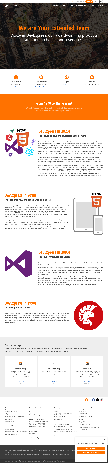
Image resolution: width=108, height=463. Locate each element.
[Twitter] (97, 399)
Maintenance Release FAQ (12, 434)
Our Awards (8, 415)
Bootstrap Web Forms (60, 418)
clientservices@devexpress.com (16, 86)
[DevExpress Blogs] (86, 399)
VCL (30, 413)
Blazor (56, 411)
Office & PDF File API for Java (37, 426)
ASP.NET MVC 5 (58, 415)
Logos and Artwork (10, 421)
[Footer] (5, 400)
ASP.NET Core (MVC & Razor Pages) (63, 413)
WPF (30, 411)
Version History (83, 421)
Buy (72, 6)
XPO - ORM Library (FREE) (61, 428)
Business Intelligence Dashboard (38, 421)
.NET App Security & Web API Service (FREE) (66, 431)
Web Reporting (58, 419)
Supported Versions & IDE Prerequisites (16, 431)
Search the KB (83, 410)
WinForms (32, 410)
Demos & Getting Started (86, 416)
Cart (75, 1)
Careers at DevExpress (11, 411)
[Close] (105, 440)
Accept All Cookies (91, 448)
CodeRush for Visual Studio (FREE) (63, 429)
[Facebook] (93, 399)
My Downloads (80, 1)
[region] (91, 449)
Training (81, 419)
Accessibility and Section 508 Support (89, 427)
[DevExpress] (10, 1)
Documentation (83, 413)
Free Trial (89, 1)
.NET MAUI (32, 433)
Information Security (84, 424)
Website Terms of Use (31, 460)
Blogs (92, 6)
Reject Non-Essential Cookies (91, 452)
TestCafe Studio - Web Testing (62, 438)
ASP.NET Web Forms (59, 416)
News (6, 413)
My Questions (82, 411)
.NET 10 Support (83, 429)
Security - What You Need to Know (88, 426)
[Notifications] (102, 1)
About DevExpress (10, 410)
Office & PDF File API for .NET (37, 425)
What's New (82, 423)
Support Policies (9, 433)
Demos (65, 6)
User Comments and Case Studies (14, 418)
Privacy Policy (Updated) (44, 460)
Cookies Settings (91, 456)
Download (21, 381)
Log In (95, 1)
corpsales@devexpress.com (41, 86)
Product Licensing (10, 428)
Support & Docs (81, 6)
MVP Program (8, 419)
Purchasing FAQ (9, 429)
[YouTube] (101, 399)
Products (56, 6)
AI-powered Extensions (35, 440)
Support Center (66, 84)
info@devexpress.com (63, 454)
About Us (100, 6)
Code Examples (83, 415)
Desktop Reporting (34, 415)
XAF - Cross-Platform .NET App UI (63, 426)
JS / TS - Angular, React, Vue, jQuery (64, 410)
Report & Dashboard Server (37, 423)
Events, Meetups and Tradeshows (14, 416)
